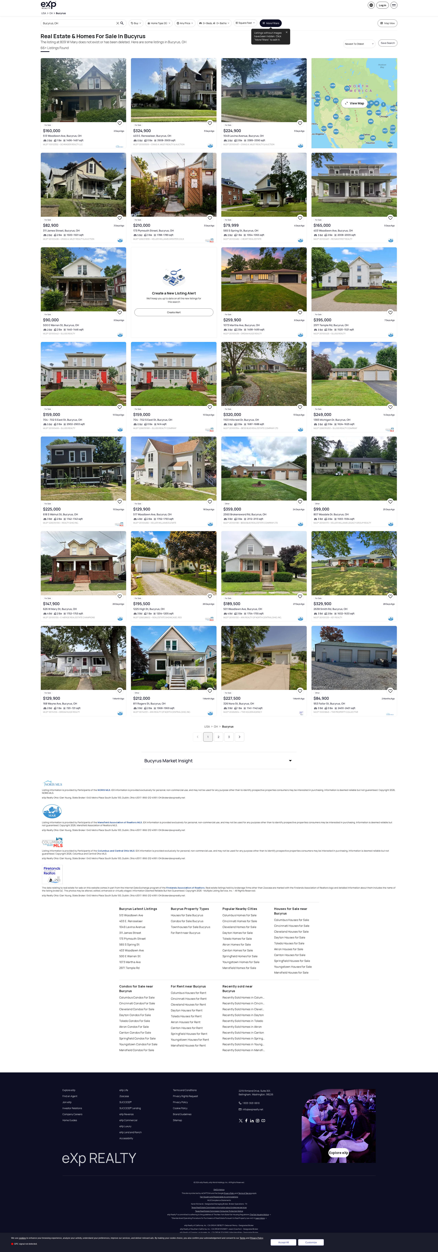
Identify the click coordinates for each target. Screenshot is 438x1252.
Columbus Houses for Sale (291, 920)
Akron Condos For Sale (134, 1027)
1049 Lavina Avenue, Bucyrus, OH (243, 136)
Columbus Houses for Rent (188, 993)
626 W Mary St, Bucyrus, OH (60, 609)
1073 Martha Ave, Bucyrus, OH (241, 325)
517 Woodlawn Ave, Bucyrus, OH (152, 514)
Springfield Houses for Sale (292, 961)
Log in (382, 5)
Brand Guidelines (182, 1114)
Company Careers (72, 1114)
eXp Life (123, 1090)
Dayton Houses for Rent (187, 1010)
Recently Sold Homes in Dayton (243, 1015)
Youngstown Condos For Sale (138, 1044)
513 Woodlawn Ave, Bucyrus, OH (62, 136)
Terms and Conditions (185, 1090)
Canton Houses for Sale (289, 955)
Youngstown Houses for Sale (293, 967)
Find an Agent (69, 1096)
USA (207, 726)
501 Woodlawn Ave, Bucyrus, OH (242, 609)
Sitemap (177, 1120)
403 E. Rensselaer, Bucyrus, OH (152, 136)
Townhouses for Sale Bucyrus (190, 927)
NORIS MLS (104, 790)
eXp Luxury (125, 1126)
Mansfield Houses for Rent (188, 1045)
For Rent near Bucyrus (185, 933)
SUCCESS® (125, 1102)
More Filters (272, 23)
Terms (242, 1238)
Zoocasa (124, 1096)
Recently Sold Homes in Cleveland (244, 1009)
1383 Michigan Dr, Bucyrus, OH (332, 420)
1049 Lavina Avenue (132, 927)
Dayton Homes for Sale (238, 933)
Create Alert (174, 312)
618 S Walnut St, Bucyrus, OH (60, 514)
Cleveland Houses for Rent (188, 1004)
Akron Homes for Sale (237, 944)
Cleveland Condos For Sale (136, 1009)
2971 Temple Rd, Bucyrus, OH (331, 325)
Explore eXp (68, 1090)
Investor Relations (72, 1108)
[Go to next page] (239, 737)
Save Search (388, 43)
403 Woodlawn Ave (131, 950)
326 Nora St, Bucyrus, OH (238, 703)
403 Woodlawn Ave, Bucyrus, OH (333, 230)
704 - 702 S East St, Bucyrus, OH (62, 420)
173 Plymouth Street (132, 939)
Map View (389, 23)
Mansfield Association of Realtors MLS (120, 822)
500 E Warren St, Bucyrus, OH (61, 325)
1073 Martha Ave (130, 962)
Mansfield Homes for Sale (239, 968)
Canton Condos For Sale (135, 1032)
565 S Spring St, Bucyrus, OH (240, 230)
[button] (219, 760)
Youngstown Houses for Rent (190, 1039)
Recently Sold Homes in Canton (243, 1032)
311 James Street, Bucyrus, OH (61, 230)
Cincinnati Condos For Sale (137, 1003)
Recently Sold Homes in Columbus (244, 997)
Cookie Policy (180, 1108)
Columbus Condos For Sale (137, 997)
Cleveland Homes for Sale (239, 927)
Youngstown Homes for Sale (241, 962)
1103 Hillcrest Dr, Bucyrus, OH (241, 420)
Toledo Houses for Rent (186, 1016)
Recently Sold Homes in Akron (242, 1027)
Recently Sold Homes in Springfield (244, 1038)
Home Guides (69, 1120)
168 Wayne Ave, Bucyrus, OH (60, 703)
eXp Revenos (126, 1114)
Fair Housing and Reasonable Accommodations (219, 1197)
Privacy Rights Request (185, 1096)
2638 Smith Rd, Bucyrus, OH (330, 609)
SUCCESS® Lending (130, 1108)
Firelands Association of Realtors (185, 887)
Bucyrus (228, 726)
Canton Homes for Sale (238, 950)
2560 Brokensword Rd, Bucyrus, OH (244, 514)
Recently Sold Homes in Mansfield (244, 1050)
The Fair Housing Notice (259, 1214)
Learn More (260, 1218)
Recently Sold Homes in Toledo (243, 1021)
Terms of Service (245, 1193)
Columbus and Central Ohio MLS (116, 850)
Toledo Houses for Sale (289, 943)
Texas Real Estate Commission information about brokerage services (219, 1207)
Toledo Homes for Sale (237, 939)
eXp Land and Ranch (130, 1132)
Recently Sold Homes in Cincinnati (244, 1003)
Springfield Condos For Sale (137, 1038)
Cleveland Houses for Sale (291, 931)
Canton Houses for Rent (187, 1028)
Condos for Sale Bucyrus (187, 921)
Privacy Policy (180, 1102)
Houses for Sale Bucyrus (187, 915)
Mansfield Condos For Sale (136, 1050)
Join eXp (66, 1102)
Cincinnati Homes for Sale (240, 921)
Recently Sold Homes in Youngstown (244, 1044)
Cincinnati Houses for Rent (189, 999)
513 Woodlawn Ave (131, 915)
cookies (22, 1238)
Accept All (283, 1242)
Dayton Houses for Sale (289, 937)
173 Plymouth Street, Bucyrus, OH (153, 230)
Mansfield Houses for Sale (291, 972)
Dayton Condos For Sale (135, 1015)
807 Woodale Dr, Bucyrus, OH (331, 514)
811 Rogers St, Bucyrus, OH (149, 703)
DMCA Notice (219, 1189)
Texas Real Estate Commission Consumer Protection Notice (219, 1211)
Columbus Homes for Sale (240, 915)
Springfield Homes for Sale (240, 956)
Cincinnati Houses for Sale (291, 926)
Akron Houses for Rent (185, 1022)
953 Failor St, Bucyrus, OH (329, 703)
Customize (311, 1242)
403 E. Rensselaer (131, 921)
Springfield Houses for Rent (189, 1034)
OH (216, 726)
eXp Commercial (128, 1120)
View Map (357, 103)
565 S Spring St (129, 944)
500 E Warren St (130, 956)
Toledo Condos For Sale (134, 1021)
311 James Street (130, 933)
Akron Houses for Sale (288, 949)
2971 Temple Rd (129, 968)
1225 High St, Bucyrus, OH (149, 609)
